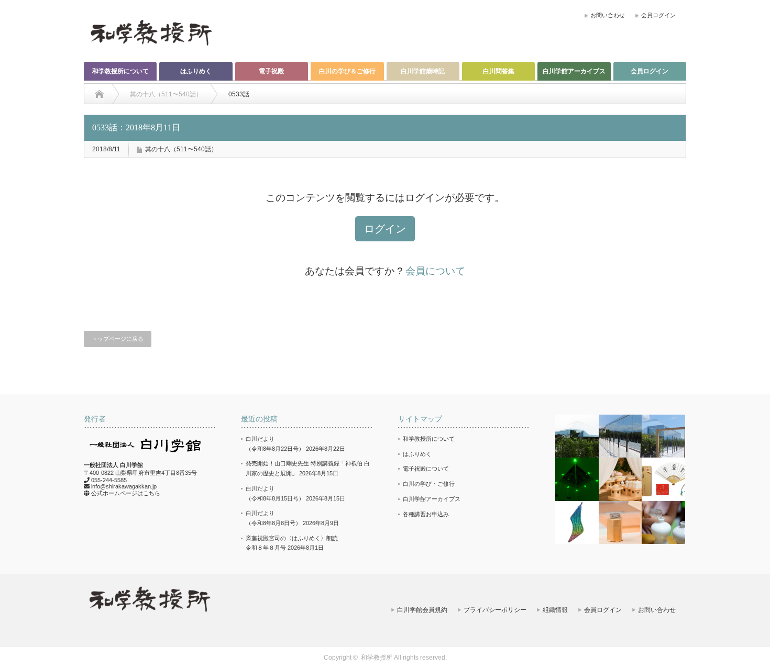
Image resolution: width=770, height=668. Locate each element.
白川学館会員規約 (422, 610)
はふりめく (196, 71)
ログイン (385, 229)
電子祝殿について (426, 468)
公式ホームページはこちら (125, 493)
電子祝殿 (271, 71)
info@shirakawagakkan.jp (124, 486)
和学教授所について (120, 71)
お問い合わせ (607, 15)
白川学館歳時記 (423, 71)
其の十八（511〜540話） (181, 149)
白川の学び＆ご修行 (347, 71)
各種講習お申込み (426, 514)
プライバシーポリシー (495, 610)
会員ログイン (658, 15)
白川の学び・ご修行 (429, 484)
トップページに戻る (118, 339)
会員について (435, 270)
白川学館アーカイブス (574, 71)
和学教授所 (376, 657)
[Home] (99, 94)
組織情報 (555, 610)
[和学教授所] (151, 32)
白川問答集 (498, 71)
